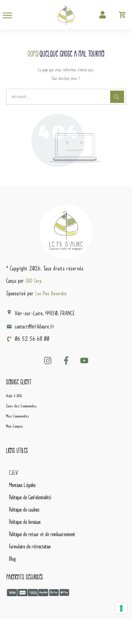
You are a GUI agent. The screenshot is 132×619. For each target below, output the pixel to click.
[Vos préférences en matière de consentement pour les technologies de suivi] (121, 608)
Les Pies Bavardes (51, 293)
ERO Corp (34, 280)
